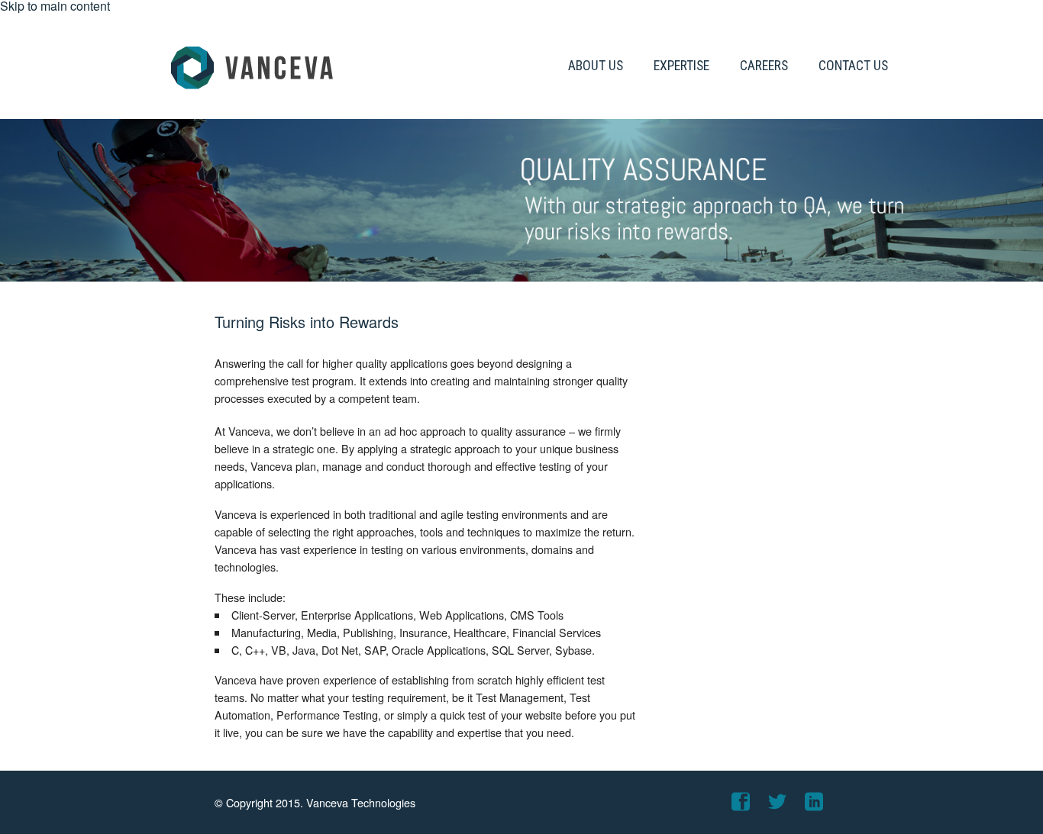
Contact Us (853, 65)
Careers (764, 65)
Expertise (681, 65)
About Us (595, 65)
